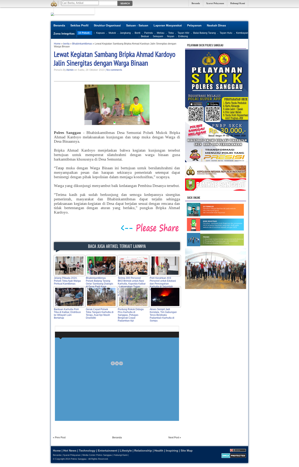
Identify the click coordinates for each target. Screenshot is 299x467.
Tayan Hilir (183, 32)
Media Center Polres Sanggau (97, 455)
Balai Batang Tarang (204, 32)
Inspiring (172, 450)
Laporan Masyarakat (168, 25)
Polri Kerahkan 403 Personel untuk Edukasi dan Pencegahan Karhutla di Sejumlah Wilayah (163, 284)
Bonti (137, 32)
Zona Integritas (64, 33)
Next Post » (174, 437)
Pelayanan (194, 25)
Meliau (160, 32)
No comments (114, 69)
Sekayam (158, 36)
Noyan (170, 36)
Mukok (112, 32)
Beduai (145, 36)
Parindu (148, 32)
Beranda (196, 3)
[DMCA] (234, 457)
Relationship (143, 450)
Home (57, 450)
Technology (87, 450)
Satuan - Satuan (137, 25)
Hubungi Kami (237, 3)
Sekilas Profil (79, 25)
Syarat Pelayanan (215, 3)
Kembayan (242, 32)
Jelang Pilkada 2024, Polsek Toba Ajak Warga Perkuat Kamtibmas (67, 281)
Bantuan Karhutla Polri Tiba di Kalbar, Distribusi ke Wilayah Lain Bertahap (67, 313)
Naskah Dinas (216, 25)
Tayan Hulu (226, 32)
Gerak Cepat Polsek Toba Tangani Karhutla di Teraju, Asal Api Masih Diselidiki (99, 313)
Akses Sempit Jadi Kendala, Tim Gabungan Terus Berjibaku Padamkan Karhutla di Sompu (163, 315)
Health (158, 450)
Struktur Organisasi (107, 25)
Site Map (187, 450)
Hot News (69, 450)
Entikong (183, 36)
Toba (171, 32)
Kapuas (100, 32)
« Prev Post (59, 437)
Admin (70, 69)
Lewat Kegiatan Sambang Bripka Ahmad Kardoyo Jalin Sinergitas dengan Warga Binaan (114, 58)
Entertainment (107, 450)
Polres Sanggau (78, 459)
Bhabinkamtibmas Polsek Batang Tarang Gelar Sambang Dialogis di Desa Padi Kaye (99, 282)
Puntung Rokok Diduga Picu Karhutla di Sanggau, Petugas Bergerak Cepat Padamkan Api (131, 315)
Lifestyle (126, 450)
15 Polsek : (84, 32)
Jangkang (125, 32)
